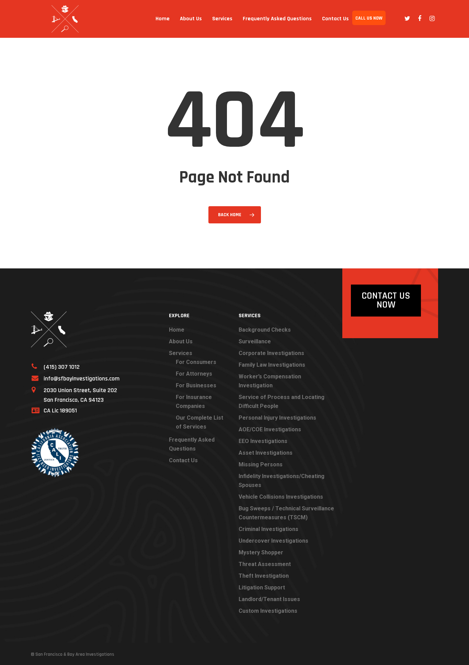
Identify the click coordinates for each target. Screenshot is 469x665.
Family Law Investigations (272, 365)
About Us (191, 18)
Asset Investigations (266, 453)
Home (163, 18)
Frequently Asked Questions (277, 18)
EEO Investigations (263, 441)
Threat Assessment (265, 564)
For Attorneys (194, 373)
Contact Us (335, 18)
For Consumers (196, 362)
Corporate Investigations (271, 353)
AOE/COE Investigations (270, 429)
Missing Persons (261, 464)
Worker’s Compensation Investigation (270, 381)
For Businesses (196, 385)
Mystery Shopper (261, 552)
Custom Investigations (268, 611)
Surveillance (255, 341)
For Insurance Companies (194, 401)
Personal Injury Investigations (277, 417)
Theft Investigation (264, 576)
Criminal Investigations (268, 529)
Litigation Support (262, 587)
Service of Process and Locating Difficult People (281, 401)
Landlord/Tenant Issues (269, 599)
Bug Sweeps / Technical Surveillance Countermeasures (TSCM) (286, 513)
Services (222, 18)
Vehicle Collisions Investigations (281, 497)
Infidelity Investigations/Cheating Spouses (281, 480)
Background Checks (265, 329)
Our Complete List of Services (199, 422)
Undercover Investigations (273, 540)
